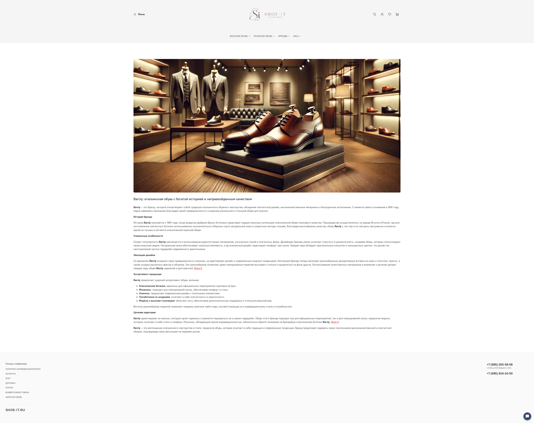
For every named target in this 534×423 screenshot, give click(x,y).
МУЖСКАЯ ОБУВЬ (263, 36)
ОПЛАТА (9, 387)
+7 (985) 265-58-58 (500, 364)
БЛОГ (8, 378)
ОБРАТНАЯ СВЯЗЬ (14, 397)
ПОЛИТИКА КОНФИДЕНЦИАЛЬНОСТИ (23, 369)
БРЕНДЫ (282, 36)
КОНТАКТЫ (11, 374)
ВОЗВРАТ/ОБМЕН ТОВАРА (17, 392)
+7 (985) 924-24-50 (500, 373)
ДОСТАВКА (10, 383)
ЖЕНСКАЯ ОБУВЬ (239, 36)
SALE (295, 36)
